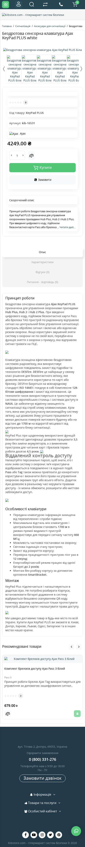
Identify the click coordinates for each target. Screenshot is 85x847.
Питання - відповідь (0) (42, 282)
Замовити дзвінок (42, 778)
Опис (42, 252)
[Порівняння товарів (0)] (45, 4)
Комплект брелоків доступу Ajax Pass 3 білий (34, 668)
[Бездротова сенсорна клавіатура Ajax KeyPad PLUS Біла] (42, 50)
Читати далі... (67, 227)
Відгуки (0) (42, 272)
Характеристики (42, 262)
